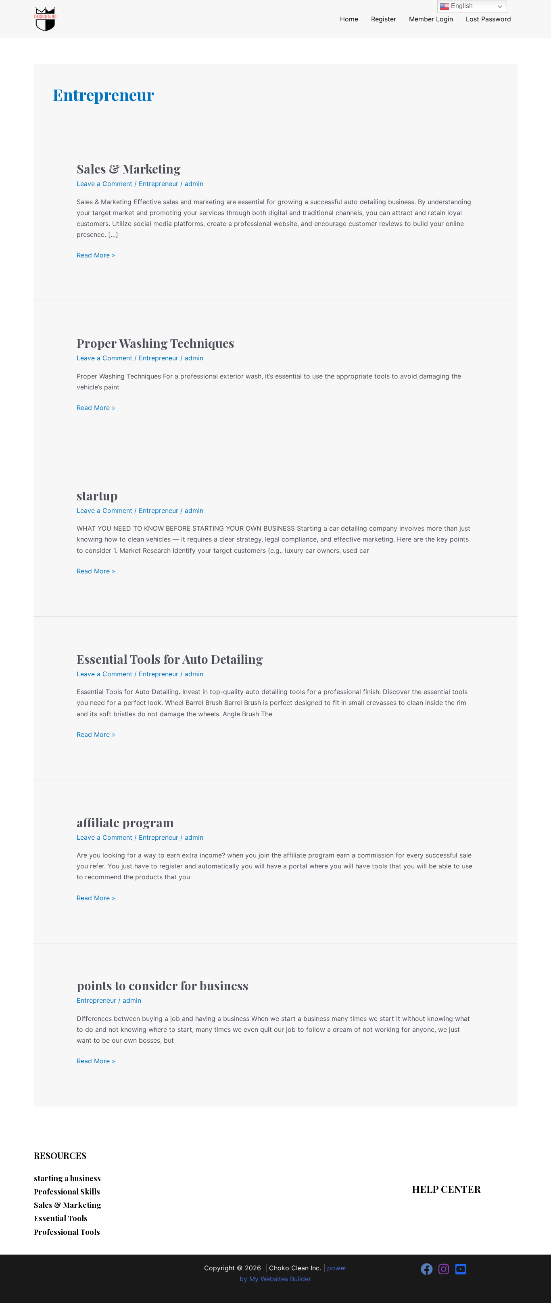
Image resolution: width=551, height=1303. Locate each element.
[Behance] (460, 1269)
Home (349, 19)
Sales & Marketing (129, 169)
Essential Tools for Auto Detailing (170, 659)
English (461, 5)
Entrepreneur (158, 184)
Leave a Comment (104, 184)
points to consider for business (162, 985)
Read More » (96, 254)
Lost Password (488, 19)
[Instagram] (443, 1269)
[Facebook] (426, 1269)
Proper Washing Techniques (155, 343)
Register (383, 19)
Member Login (431, 19)
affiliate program (125, 822)
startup (97, 495)
